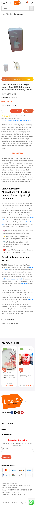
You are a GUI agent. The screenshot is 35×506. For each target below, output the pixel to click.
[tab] (17, 153)
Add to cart (16, 111)
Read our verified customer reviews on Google (16, 120)
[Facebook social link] (7, 323)
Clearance (11, 375)
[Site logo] (17, 3)
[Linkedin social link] (14, 323)
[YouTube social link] (22, 412)
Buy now (28, 111)
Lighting (9, 14)
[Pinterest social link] (12, 323)
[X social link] (9, 323)
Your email (4, 448)
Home (3, 14)
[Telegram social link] (17, 323)
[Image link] (13, 401)
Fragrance (24, 283)
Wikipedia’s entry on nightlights (12, 279)
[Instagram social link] (18, 412)
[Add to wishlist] (13, 350)
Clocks (6, 375)
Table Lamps (18, 14)
